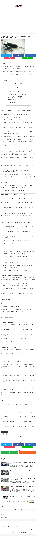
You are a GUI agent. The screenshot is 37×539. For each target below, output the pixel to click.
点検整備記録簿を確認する (12, 100)
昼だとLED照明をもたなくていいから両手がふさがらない (19, 94)
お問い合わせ (18, 526)
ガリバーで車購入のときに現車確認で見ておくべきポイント (17, 96)
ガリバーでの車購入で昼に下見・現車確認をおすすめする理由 (19, 91)
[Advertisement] (18, 26)
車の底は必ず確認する (12, 99)
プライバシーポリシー (6, 526)
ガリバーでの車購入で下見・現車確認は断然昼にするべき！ (17, 89)
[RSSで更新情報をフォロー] (27, 452)
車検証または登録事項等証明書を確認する (15, 97)
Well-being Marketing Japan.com (18, 530)
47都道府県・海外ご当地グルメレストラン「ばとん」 (30, 529)
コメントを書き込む (18, 509)
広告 (18, 528)
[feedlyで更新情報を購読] (9, 452)
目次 (17, 87)
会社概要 (30, 526)
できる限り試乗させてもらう (13, 102)
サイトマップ (7, 528)
